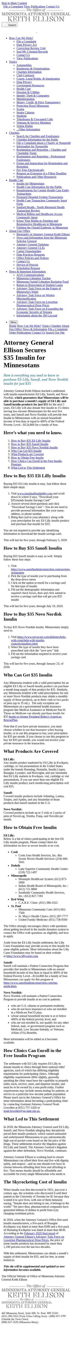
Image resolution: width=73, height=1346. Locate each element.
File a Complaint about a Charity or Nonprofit (43, 143)
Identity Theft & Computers (32, 95)
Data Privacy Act (26, 44)
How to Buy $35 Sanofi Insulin (29, 444)
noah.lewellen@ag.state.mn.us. (22, 1111)
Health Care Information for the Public (39, 187)
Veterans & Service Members (33, 122)
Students (21, 115)
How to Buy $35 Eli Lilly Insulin (30, 440)
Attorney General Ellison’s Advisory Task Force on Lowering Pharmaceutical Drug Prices (34, 1238)
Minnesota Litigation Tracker (33, 278)
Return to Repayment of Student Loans (39, 285)
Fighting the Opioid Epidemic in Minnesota (42, 227)
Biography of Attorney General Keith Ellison (43, 234)
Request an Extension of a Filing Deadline (41, 173)
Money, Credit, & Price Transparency (38, 102)
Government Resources (30, 85)
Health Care (23, 88)
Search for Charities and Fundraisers (37, 136)
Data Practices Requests (30, 254)
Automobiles (24, 65)
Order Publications (20, 332)
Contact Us (52, 6)
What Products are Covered (27, 454)
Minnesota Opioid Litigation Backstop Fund (42, 281)
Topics (13, 61)
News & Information (35, 329)
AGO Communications (30, 274)
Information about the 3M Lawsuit (36, 315)
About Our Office (19, 231)
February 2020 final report (39, 1233)
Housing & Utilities (27, 92)
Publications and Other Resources (36, 176)
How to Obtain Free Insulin (27, 457)
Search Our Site (55, 332)
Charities (14, 132)
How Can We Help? (21, 38)
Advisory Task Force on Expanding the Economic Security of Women (39, 310)
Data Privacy (24, 82)
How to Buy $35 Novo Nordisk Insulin (34, 447)
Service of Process (27, 264)
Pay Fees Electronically (30, 170)
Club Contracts (25, 75)
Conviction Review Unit (30, 48)
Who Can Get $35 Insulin (26, 450)
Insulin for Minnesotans (30, 183)
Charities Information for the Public (37, 139)
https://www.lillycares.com (22, 956)
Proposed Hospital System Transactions (39, 197)
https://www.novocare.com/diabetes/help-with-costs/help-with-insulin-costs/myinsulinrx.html (38, 640)
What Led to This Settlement (28, 467)
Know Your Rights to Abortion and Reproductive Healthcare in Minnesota (39, 222)
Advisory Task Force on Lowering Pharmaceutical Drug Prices (36, 303)
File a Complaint (13, 6)
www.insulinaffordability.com (34, 493)
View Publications (34, 6)
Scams (20, 109)
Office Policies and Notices (32, 258)
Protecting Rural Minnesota (32, 105)
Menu (13, 322)
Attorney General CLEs (30, 247)
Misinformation (25, 99)
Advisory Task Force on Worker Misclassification (35, 297)
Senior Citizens (25, 112)
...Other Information (28, 129)
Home (12, 325)
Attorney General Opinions (32, 244)
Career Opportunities (28, 251)
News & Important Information (27, 271)
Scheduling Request (28, 268)
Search (11, 25)
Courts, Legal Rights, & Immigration (38, 78)
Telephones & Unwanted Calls (34, 119)
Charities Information (29, 71)
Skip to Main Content (14, 3)
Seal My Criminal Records (32, 51)
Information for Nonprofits (32, 146)
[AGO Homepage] (36, 20)
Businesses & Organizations (33, 68)
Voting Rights (24, 126)
